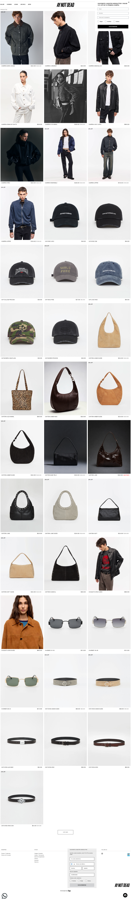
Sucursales (36, 860)
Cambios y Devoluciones (39, 855)
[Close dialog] (128, 2)
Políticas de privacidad (6, 855)
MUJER (2, 4)
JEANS (16, 4)
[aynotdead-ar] (65, 5)
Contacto (36, 858)
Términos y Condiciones (6, 853)
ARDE (29, 4)
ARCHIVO (23, 4)
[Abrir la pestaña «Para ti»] (125, 895)
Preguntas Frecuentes (38, 853)
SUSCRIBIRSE (82, 885)
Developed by (64, 890)
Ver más (65, 832)
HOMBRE (9, 4)
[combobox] (72, 864)
